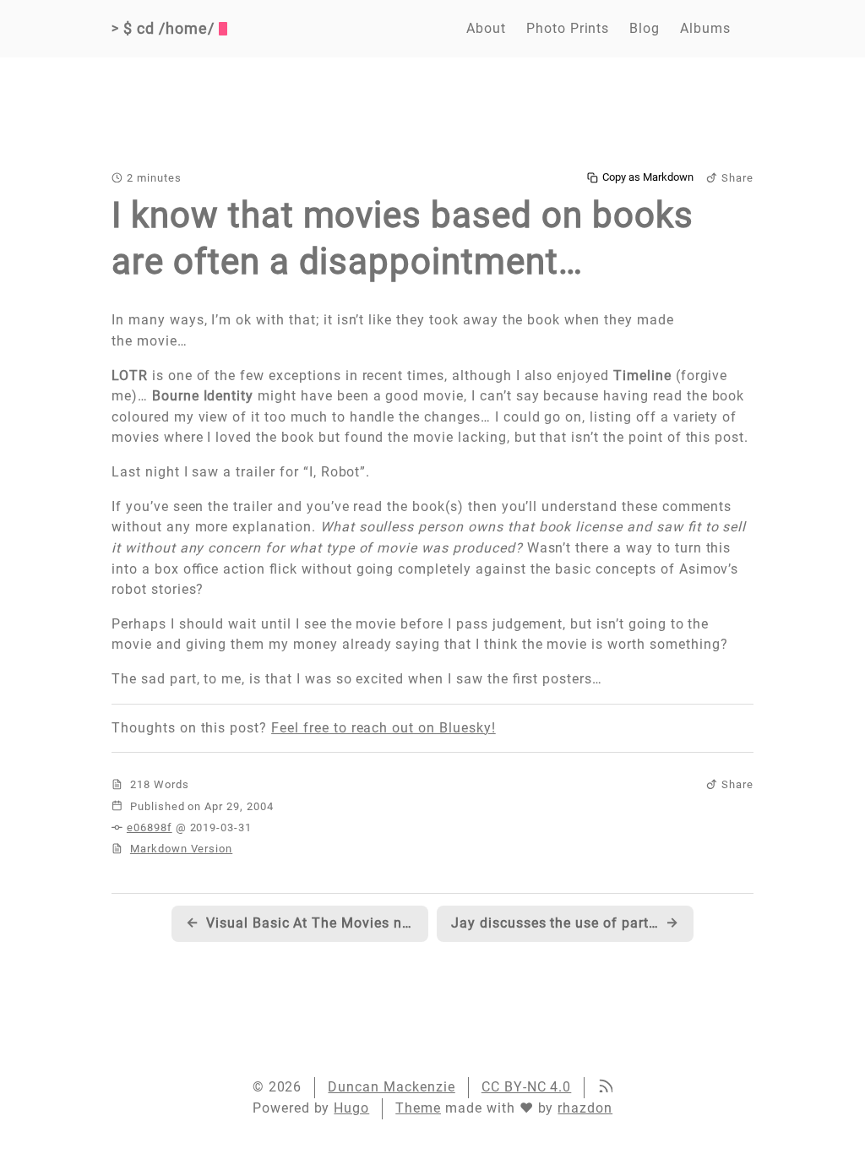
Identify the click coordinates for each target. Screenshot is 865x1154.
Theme (418, 1108)
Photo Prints (568, 28)
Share (737, 177)
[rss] (604, 1088)
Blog (644, 28)
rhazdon (585, 1108)
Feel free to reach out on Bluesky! (383, 728)
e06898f (149, 827)
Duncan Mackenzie (391, 1087)
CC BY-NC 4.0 (526, 1087)
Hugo (351, 1108)
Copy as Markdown (648, 177)
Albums (705, 28)
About (486, 28)
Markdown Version (181, 848)
